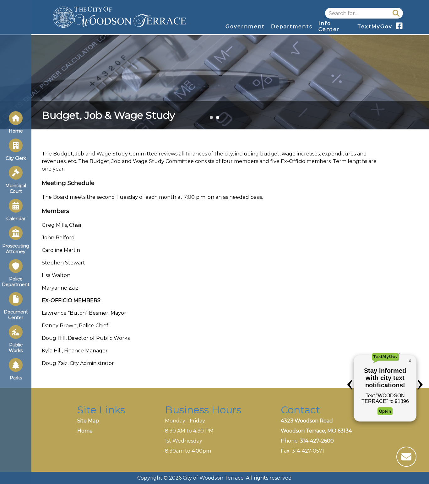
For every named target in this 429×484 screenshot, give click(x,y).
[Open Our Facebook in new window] (399, 28)
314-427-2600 (317, 441)
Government (245, 27)
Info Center (329, 26)
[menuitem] (245, 26)
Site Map (88, 421)
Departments (291, 27)
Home (85, 431)
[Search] (396, 13)
